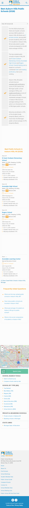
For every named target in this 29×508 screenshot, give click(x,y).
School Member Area (6, 488)
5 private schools (17, 36)
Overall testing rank (20, 65)
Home (2, 466)
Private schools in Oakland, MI (12, 416)
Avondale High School (9, 186)
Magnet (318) (7, 394)
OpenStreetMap (26, 367)
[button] (27, 360)
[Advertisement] (14, 244)
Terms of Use (10, 505)
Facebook (16, 500)
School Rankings (5, 474)
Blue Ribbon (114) (8, 391)
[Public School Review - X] (12, 500)
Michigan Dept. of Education (12, 426)
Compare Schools (6, 482)
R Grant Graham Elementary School (15, 60)
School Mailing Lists (6, 491)
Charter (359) (7, 396)
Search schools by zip (10, 379)
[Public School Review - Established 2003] (14, 3)
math (17, 70)
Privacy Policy (19, 505)
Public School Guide (6, 480)
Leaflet (19, 367)
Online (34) (7, 399)
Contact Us (4, 485)
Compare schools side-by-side (12, 381)
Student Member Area (7, 477)
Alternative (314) (8, 407)
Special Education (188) (10, 401)
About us (3, 469)
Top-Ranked (7, 388)
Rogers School (7, 212)
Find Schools (4, 471)
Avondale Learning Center (11, 259)
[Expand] (2, 353)
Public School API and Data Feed (10, 493)
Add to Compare (8, 167)
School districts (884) (10, 409)
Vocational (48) (8, 404)
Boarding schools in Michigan (12, 419)
